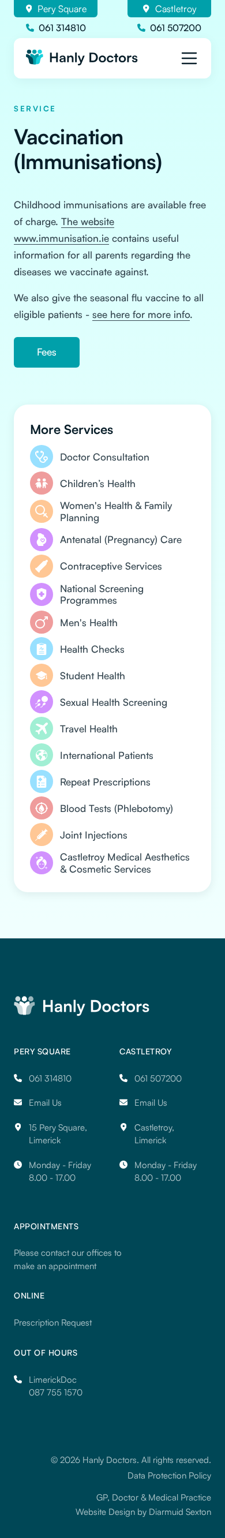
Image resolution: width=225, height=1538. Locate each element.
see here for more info (141, 314)
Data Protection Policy (169, 1475)
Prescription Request (53, 1322)
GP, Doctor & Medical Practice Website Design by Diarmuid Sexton (143, 1505)
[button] (189, 58)
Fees (47, 352)
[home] (83, 57)
